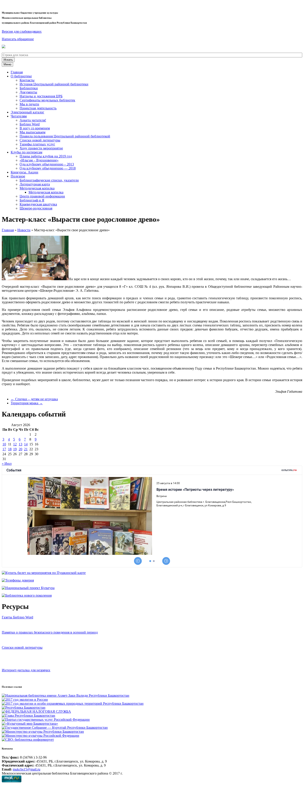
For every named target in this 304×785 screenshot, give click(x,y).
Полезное (18, 176)
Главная (17, 72)
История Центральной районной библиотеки (54, 84)
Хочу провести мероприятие (41, 148)
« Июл (7, 463)
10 (4, 444)
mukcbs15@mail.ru (26, 769)
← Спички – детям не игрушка (34, 399)
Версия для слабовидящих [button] (22, 31)
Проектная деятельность (38, 108)
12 (15, 444)
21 (26, 449)
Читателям (19, 116)
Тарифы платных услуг (37, 144)
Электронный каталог (27, 112)
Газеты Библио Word (17, 617)
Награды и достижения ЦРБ (41, 96)
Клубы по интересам (26, 152)
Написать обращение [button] (18, 39)
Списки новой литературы (40, 140)
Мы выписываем (32, 132)
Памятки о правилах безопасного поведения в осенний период (50, 632)
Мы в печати (29, 104)
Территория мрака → (27, 403)
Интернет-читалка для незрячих (26, 670)
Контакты (27, 80)
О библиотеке (21, 76)
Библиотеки (29, 88)
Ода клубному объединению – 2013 (47, 164)
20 (20, 449)
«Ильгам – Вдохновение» (39, 160)
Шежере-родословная (36, 208)
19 (15, 449)
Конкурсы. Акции (24, 172)
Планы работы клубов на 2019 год (46, 156)
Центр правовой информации (42, 196)
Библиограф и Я (32, 200)
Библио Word (30, 124)
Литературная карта (35, 184)
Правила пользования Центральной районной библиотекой (65, 136)
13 (20, 444)
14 (26, 444)
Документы (28, 92)
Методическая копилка (37, 188)
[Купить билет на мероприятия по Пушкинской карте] (4, 47)
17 (4, 449)
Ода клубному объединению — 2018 (48, 168)
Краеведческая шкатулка (38, 204)
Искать (8, 59)
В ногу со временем (35, 128)
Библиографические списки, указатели (49, 180)
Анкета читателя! (33, 120)
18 (10, 449)
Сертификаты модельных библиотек (47, 100)
